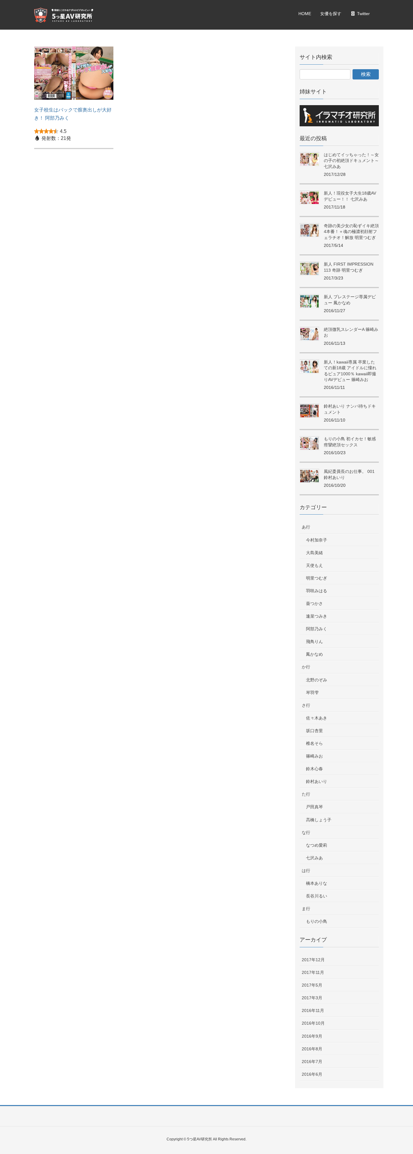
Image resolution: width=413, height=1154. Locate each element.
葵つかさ (314, 603)
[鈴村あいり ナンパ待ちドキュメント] (309, 411)
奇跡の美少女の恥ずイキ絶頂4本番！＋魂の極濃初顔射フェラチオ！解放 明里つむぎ (351, 231)
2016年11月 (313, 1010)
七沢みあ (314, 857)
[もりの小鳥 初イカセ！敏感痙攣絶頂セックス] (309, 443)
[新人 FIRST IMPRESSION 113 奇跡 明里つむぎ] (309, 269)
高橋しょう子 (318, 819)
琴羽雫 (312, 692)
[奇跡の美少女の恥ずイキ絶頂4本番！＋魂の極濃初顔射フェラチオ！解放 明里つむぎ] (309, 230)
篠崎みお (314, 756)
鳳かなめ (314, 654)
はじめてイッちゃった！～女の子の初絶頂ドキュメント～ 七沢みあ (351, 160)
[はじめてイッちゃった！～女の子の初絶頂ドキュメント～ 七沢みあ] (309, 159)
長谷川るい (316, 896)
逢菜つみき (316, 616)
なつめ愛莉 (316, 845)
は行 (306, 870)
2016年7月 (312, 1061)
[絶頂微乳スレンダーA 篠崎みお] (309, 334)
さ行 (306, 705)
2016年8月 (312, 1048)
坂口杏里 (314, 730)
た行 (306, 794)
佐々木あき (316, 718)
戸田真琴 (314, 806)
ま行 (306, 908)
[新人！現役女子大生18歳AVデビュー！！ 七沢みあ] (309, 198)
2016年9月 (312, 1036)
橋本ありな (316, 883)
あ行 (306, 527)
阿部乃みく (316, 628)
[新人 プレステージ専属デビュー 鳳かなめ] (309, 301)
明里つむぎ (316, 578)
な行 (306, 832)
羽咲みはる (316, 590)
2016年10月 (313, 1023)
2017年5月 (312, 985)
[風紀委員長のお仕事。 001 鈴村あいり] (309, 476)
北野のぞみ (316, 679)
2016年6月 (312, 1074)
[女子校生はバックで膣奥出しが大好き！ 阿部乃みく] (73, 75)
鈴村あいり (316, 781)
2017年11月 (313, 972)
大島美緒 (314, 552)
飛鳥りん (314, 641)
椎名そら (314, 743)
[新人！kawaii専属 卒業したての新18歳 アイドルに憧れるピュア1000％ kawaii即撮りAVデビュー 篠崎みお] (309, 366)
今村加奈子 (316, 540)
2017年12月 (313, 959)
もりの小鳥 (316, 921)
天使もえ (314, 565)
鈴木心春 (314, 768)
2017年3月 (312, 997)
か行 (306, 666)
